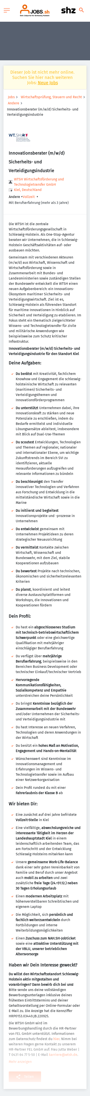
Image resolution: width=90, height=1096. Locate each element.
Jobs (11, 97)
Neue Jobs (48, 82)
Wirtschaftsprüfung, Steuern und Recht (51, 97)
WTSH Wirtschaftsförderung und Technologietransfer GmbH (39, 182)
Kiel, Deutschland (28, 190)
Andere (13, 103)
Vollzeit (29, 197)
